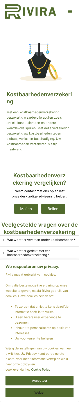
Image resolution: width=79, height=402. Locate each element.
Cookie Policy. (41, 369)
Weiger (39, 392)
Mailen (26, 209)
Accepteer (39, 380)
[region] (39, 330)
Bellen (53, 209)
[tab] (39, 239)
